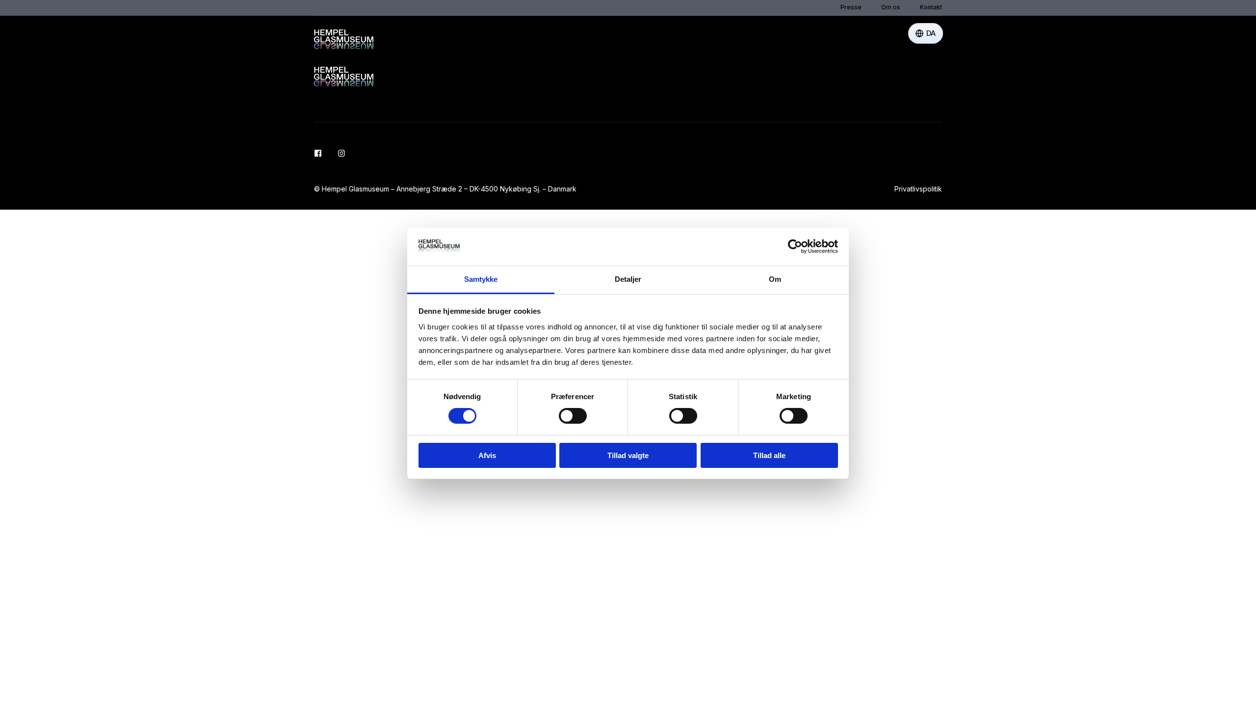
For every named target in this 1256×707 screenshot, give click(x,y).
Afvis (487, 455)
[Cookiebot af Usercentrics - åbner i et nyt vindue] (795, 246)
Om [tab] (775, 279)
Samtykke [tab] (481, 279)
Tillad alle (769, 455)
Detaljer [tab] (628, 279)
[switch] (573, 416)
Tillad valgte (628, 455)
